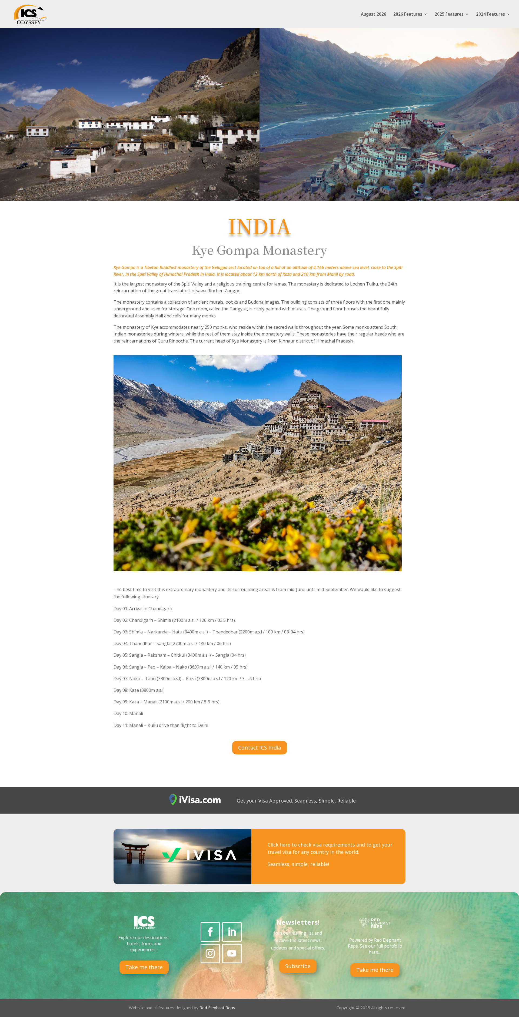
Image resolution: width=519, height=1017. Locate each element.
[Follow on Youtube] (232, 953)
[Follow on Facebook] (210, 932)
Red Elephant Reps (217, 1007)
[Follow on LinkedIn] (232, 932)
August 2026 (373, 14)
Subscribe (298, 966)
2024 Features (490, 14)
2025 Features (449, 14)
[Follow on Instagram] (210, 953)
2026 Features (407, 14)
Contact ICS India (259, 747)
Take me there (144, 967)
